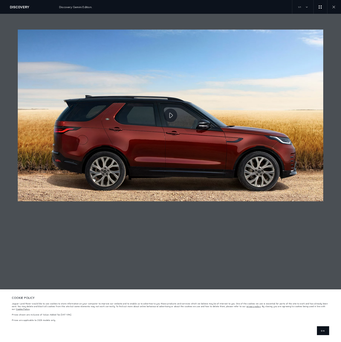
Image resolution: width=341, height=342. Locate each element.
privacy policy (253, 306)
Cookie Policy (23, 309)
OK (323, 330)
